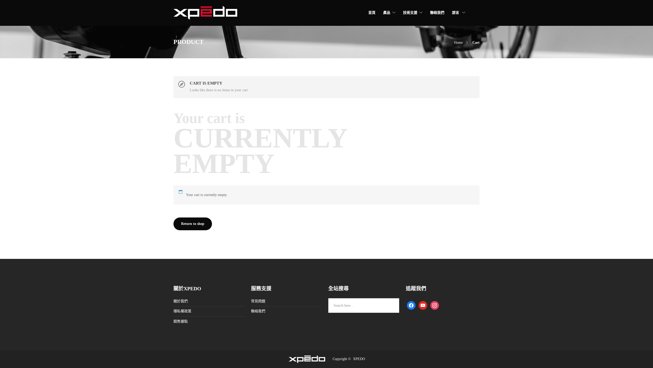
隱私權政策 (182, 311)
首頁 (371, 13)
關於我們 (180, 301)
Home (458, 42)
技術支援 (410, 13)
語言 (456, 13)
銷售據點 (180, 321)
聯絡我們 (437, 13)
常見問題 (258, 301)
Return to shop (192, 224)
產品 (386, 13)
